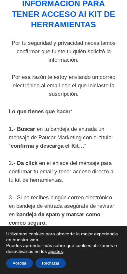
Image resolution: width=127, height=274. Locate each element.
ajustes (55, 251)
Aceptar (19, 263)
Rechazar (50, 263)
